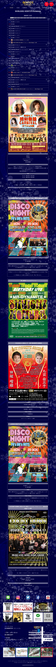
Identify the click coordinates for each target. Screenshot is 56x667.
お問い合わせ (29, 662)
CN (52, 1)
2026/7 (31, 17)
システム (38, 661)
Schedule (11, 7)
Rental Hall (38, 7)
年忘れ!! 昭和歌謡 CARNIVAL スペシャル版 (21, 40)
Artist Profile (44, 7)
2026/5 (25, 17)
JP (49, 1)
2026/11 (44, 17)
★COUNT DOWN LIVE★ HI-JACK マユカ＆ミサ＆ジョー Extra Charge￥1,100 (28, 89)
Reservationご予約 (46, 4)
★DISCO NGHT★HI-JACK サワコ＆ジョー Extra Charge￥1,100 (25, 42)
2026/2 (15, 17)
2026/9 (37, 17)
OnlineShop (51, 7)
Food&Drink (24, 7)
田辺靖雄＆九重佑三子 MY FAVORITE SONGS (21, 72)
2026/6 (28, 17)
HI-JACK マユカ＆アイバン (18, 65)
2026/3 (19, 17)
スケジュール (14, 661)
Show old (12, 17)
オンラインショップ (22, 662)
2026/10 (40, 17)
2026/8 (34, 17)
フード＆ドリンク (32, 661)
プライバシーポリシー (38, 662)
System (31, 7)
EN (51, 1)
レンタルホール (44, 661)
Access (18, 7)
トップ (9, 661)
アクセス (16, 662)
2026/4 (22, 17)
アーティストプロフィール (23, 661)
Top (5, 7)
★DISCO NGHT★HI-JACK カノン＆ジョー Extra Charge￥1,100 (25, 75)
